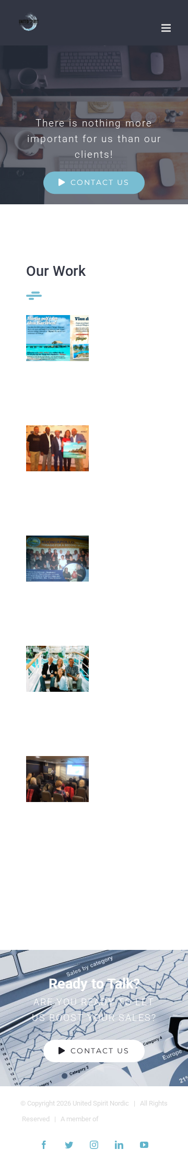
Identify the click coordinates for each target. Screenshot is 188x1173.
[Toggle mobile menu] (166, 27)
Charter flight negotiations (58, 559)
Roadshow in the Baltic (58, 779)
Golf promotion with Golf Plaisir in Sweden (58, 338)
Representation (58, 669)
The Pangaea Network (133, 1119)
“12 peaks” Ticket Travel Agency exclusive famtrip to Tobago (58, 448)
